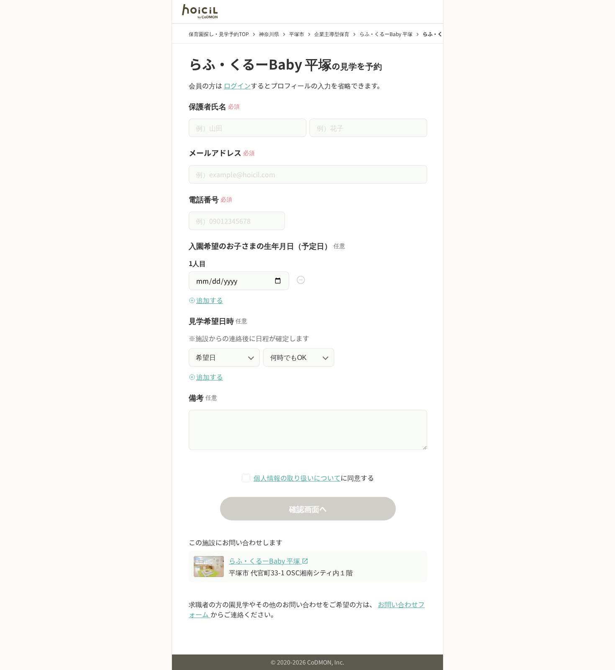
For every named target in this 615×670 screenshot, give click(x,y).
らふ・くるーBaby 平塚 (268, 561)
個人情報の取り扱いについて (297, 478)
